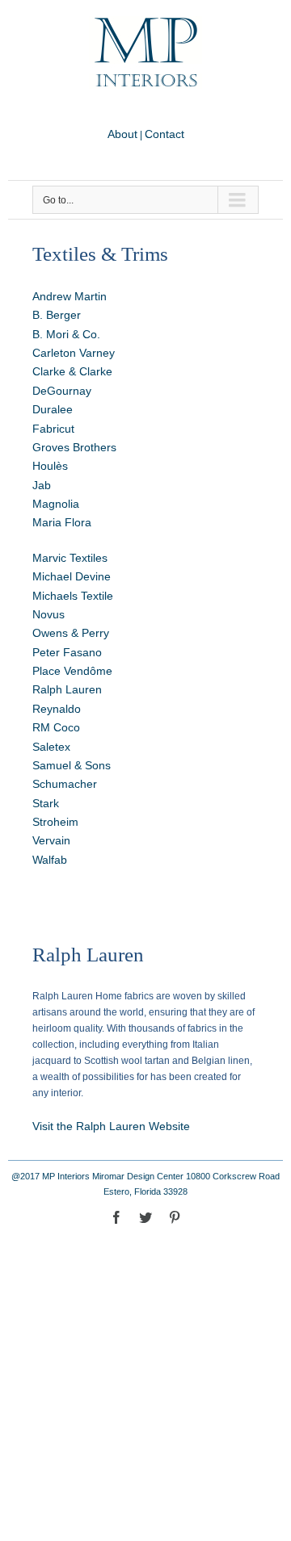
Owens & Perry (70, 632)
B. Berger (56, 314)
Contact (164, 134)
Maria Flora (61, 522)
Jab (41, 485)
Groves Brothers (74, 447)
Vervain (51, 840)
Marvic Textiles (70, 557)
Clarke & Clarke (72, 371)
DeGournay (61, 390)
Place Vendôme (72, 670)
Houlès (50, 465)
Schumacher (64, 783)
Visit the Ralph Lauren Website (111, 1126)
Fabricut (53, 428)
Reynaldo (56, 708)
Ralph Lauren (67, 689)
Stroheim (55, 821)
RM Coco (56, 727)
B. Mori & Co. (66, 334)
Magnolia (55, 503)
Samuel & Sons (71, 765)
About (122, 134)
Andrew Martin (69, 296)
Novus (48, 614)
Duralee (52, 409)
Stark (45, 803)
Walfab (49, 859)
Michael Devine (71, 576)
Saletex (51, 746)
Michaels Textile (72, 595)
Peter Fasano (67, 652)
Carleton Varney (73, 352)
